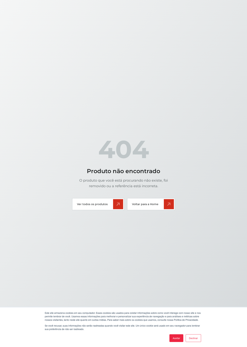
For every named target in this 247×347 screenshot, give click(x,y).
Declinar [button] (193, 338)
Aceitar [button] (176, 338)
